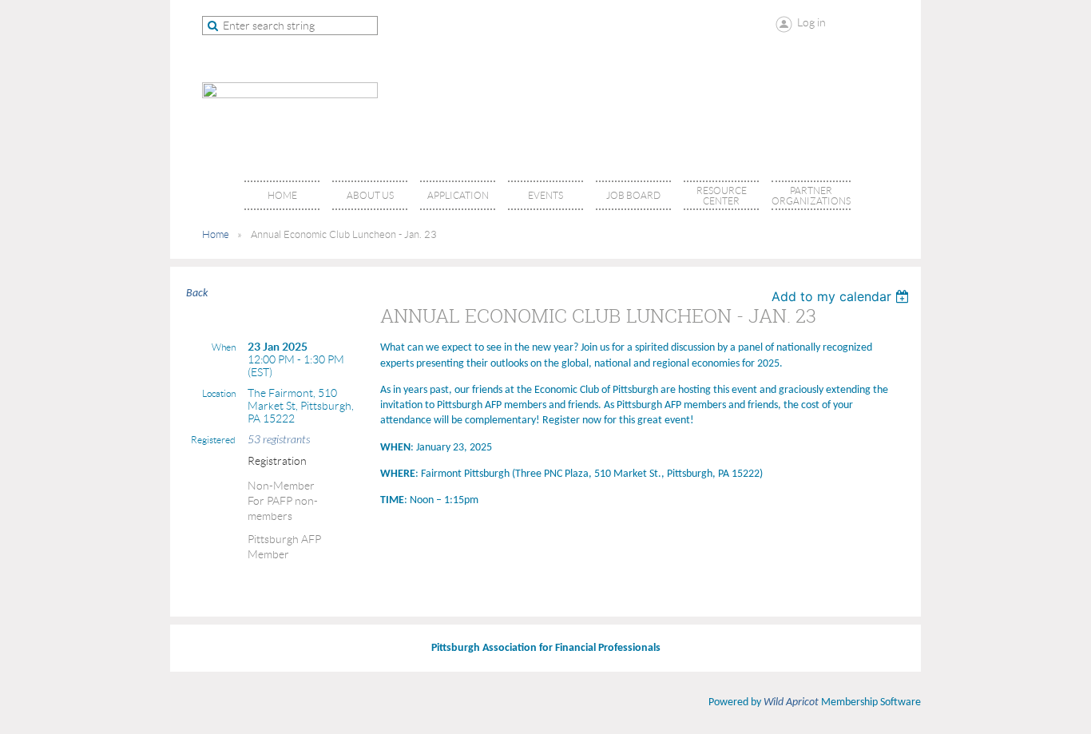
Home (215, 234)
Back (197, 294)
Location (219, 393)
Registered (213, 439)
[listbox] (842, 296)
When (224, 347)
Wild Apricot (791, 702)
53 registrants (279, 439)
